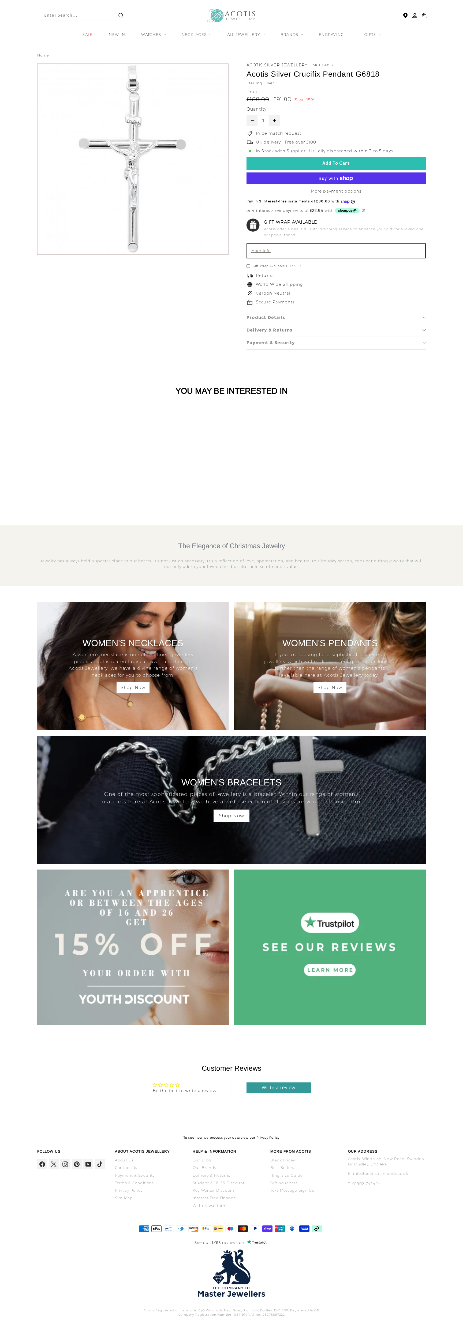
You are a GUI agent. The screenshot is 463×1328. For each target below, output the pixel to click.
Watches (151, 34)
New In (117, 34)
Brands (290, 34)
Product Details (266, 317)
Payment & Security (271, 342)
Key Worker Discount (213, 1190)
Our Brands (204, 1167)
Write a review (278, 1087)
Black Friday (282, 1160)
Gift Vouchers (284, 1183)
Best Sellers (282, 1167)
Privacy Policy (267, 1137)
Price (253, 91)
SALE (88, 34)
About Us (124, 1160)
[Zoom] (133, 159)
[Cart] (424, 15)
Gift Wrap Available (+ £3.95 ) (277, 266)
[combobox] (74, 15)
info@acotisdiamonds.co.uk (380, 1173)
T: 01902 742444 (364, 1184)
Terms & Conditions (134, 1183)
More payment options (336, 191)
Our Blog (202, 1160)
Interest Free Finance (214, 1198)
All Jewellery (244, 34)
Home (43, 55)
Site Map (124, 1198)
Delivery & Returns (270, 330)
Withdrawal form (210, 1205)
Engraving (332, 34)
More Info (261, 251)
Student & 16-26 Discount (219, 1183)
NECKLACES (195, 34)
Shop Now (133, 687)
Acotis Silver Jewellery (277, 64)
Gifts (371, 34)
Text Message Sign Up (292, 1190)
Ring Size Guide (286, 1175)
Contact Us (126, 1167)
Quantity (257, 109)
